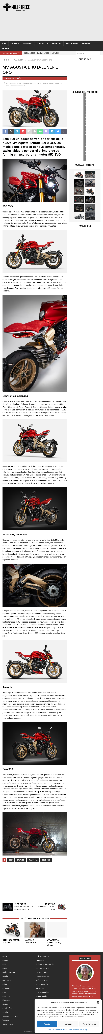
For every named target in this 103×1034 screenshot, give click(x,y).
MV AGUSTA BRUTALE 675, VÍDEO (54, 943)
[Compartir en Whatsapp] (40, 131)
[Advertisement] (70, 20)
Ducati (5, 968)
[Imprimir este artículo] (34, 131)
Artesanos (86, 43)
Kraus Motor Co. (42, 984)
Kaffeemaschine (42, 980)
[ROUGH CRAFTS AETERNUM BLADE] (90, 216)
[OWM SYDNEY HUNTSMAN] (79, 216)
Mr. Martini (40, 988)
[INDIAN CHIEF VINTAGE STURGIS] (79, 174)
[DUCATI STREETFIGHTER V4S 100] (79, 208)
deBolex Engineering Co (45, 964)
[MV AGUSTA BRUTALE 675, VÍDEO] (57, 930)
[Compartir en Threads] (64, 131)
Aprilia (5, 956)
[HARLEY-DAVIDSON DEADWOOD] (79, 183)
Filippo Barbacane (43, 976)
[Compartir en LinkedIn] (17, 131)
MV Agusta (44, 83)
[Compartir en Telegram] (52, 131)
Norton (5, 1004)
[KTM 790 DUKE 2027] (90, 191)
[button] (98, 1002)
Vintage (13, 43)
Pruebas (5, 48)
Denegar (68, 1024)
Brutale (20, 860)
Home (4, 43)
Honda (5, 976)
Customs (27, 43)
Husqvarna (7, 980)
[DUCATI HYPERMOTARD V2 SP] (79, 191)
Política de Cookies (55, 1029)
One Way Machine (43, 992)
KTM (4, 992)
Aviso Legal (84, 1029)
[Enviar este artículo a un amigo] (29, 131)
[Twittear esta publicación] (11, 131)
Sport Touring (71, 43)
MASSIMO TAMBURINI (30, 941)
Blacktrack (40, 960)
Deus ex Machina (42, 968)
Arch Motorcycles (42, 956)
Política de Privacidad (71, 1029)
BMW (4, 964)
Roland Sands (41, 996)
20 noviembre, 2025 (13, 83)
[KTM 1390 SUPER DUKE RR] (13, 930)
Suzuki (5, 1012)
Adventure (57, 43)
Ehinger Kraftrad (42, 972)
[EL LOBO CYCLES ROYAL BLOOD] (90, 174)
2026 (11, 860)
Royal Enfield (7, 1008)
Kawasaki (6, 988)
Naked (51, 83)
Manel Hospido (30, 83)
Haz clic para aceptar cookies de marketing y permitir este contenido (85, 127)
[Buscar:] (87, 53)
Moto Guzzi (7, 996)
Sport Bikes (41, 43)
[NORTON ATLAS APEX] (90, 183)
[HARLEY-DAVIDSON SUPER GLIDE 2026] (90, 199)
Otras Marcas (8, 1024)
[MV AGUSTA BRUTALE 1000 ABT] (79, 199)
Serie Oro (46, 860)
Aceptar (47, 1024)
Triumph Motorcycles (10, 1016)
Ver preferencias (89, 1024)
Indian (5, 984)
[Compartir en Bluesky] (58, 131)
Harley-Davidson (9, 972)
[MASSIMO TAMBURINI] (34, 930)
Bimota (5, 960)
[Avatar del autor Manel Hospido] (84, 979)
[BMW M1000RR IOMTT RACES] (90, 208)
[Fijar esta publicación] (23, 131)
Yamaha (6, 1020)
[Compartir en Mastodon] (46, 131)
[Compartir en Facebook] (5, 131)
